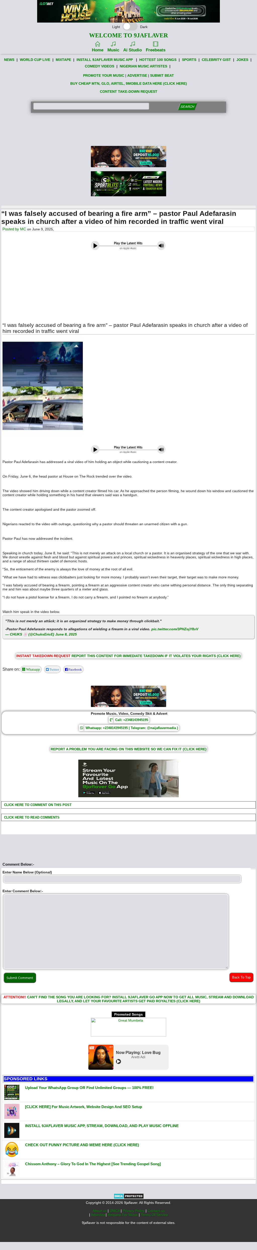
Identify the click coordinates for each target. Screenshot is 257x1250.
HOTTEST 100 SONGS (157, 60)
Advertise (98, 1215)
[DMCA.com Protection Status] (128, 1198)
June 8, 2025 (66, 634)
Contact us (156, 1211)
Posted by (11, 229)
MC (23, 229)
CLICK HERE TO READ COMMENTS (31, 817)
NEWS (9, 60)
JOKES (242, 60)
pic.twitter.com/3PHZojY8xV (174, 629)
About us (100, 1211)
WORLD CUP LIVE (35, 60)
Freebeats (155, 50)
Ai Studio (132, 50)
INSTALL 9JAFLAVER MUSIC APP (105, 60)
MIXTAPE (63, 60)
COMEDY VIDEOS (99, 66)
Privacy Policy (134, 1211)
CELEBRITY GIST (216, 60)
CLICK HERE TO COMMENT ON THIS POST (37, 805)
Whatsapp (32, 669)
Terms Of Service (154, 1215)
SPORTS (189, 60)
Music (113, 50)
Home (97, 50)
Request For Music (123, 1215)
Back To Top (241, 977)
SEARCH (187, 107)
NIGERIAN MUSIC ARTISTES (143, 66)
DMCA (115, 1211)
